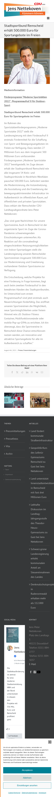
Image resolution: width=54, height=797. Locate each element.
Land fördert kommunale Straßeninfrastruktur (39, 435)
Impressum (42, 793)
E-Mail (32, 664)
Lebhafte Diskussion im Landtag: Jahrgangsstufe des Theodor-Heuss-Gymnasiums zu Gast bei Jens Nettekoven (39, 523)
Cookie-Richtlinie (14, 793)
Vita (8, 446)
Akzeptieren (27, 770)
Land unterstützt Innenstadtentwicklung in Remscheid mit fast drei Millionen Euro (39, 488)
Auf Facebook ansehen (13, 737)
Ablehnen (27, 778)
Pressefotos (12, 438)
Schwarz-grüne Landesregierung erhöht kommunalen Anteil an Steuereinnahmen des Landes (39, 563)
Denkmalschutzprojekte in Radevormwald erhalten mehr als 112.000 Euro (39, 596)
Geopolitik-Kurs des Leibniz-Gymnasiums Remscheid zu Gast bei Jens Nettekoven (39, 459)
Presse (20, 350)
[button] (49, 742)
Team (7, 470)
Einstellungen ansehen (27, 785)
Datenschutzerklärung (29, 793)
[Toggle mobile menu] (48, 18)
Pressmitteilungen (29, 350)
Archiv (9, 453)
